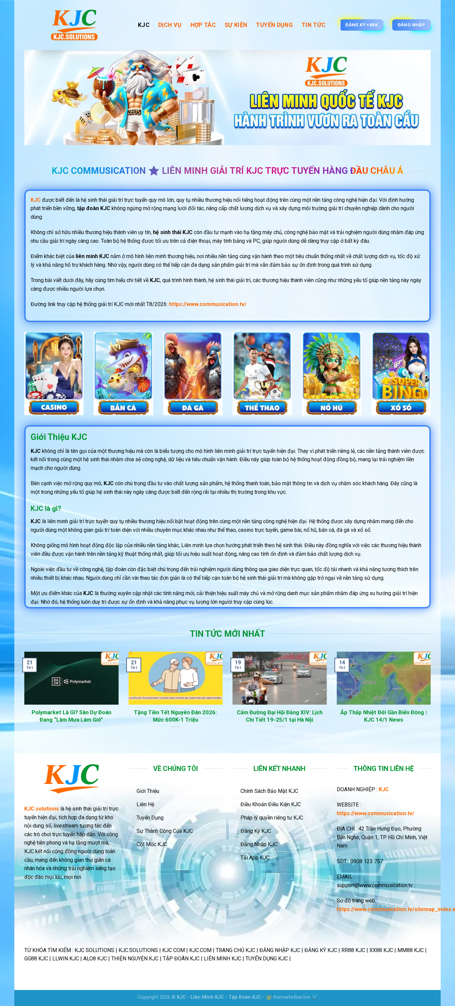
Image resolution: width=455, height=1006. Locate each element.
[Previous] (23, 702)
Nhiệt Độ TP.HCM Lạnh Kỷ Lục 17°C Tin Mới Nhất (179, 716)
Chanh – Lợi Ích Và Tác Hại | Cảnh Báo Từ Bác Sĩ (75, 716)
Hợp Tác (203, 25)
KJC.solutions (41, 809)
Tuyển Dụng (274, 25)
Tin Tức (313, 25)
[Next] (432, 702)
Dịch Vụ (170, 25)
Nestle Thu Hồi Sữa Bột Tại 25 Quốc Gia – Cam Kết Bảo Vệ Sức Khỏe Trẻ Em (284, 719)
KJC (144, 25)
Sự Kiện (236, 25)
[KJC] (76, 25)
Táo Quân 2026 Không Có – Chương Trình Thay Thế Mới (387, 716)
